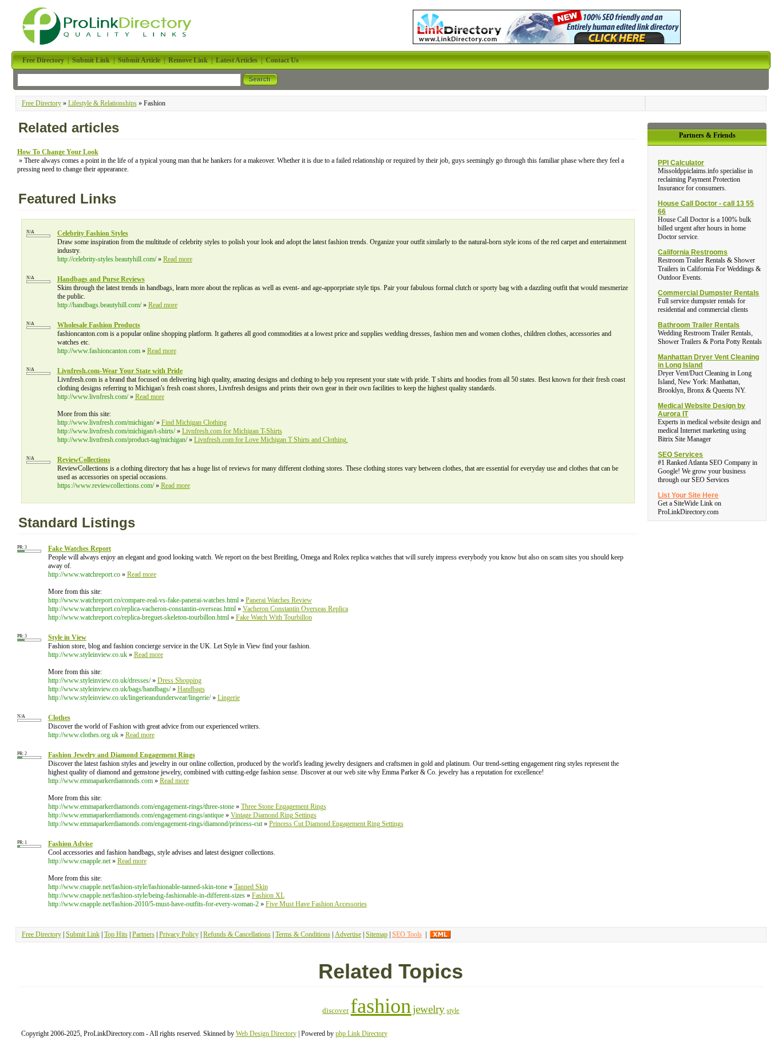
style (453, 1011)
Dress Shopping (179, 680)
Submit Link (83, 934)
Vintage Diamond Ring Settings (274, 815)
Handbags (191, 689)
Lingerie (229, 698)
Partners (143, 934)
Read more (177, 259)
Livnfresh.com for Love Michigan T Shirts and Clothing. (271, 440)
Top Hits (116, 934)
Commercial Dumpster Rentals (708, 293)
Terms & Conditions (302, 934)
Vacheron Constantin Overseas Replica (295, 609)
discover (335, 1011)
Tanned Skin (251, 887)
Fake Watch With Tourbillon (274, 617)
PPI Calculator (681, 163)
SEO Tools (407, 934)
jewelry (429, 1009)
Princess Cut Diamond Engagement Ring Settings (336, 824)
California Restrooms (693, 252)
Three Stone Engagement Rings (283, 807)
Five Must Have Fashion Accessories (316, 904)
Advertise (348, 934)
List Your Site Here (688, 495)
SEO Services (680, 455)
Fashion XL (268, 895)
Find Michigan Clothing (194, 422)
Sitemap (377, 934)
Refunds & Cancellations (237, 934)
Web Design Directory (266, 1034)
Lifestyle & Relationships (102, 103)
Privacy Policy (179, 934)
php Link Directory (361, 1034)
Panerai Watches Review (279, 600)
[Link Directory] (547, 25)
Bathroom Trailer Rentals (699, 325)
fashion (380, 1006)
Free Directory (41, 103)
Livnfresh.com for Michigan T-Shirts (232, 431)
